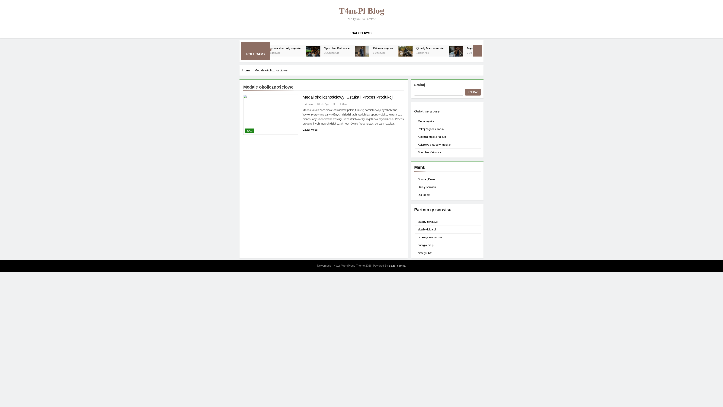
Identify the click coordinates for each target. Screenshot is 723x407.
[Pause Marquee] (477, 51)
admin (309, 104)
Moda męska (426, 121)
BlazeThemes (397, 265)
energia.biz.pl (426, 245)
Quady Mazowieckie (413, 48)
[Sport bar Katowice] (296, 53)
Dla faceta (424, 194)
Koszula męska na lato (432, 136)
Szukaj (419, 85)
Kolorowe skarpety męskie (434, 144)
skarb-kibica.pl (427, 229)
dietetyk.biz (425, 253)
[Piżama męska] (345, 53)
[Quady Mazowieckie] (389, 53)
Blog (249, 130)
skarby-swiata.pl (428, 221)
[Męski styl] (439, 53)
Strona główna (426, 179)
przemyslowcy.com (430, 237)
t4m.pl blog (361, 10)
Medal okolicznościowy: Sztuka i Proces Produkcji (348, 97)
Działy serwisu (361, 33)
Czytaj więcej (310, 129)
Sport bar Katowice (320, 48)
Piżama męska (366, 48)
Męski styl (456, 48)
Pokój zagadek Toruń (431, 129)
